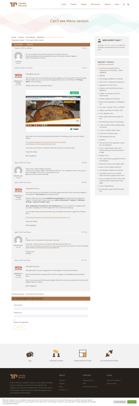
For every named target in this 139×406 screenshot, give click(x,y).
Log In (19, 327)
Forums (21, 37)
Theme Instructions (90, 387)
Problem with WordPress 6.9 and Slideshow (111, 89)
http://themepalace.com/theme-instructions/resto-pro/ (48, 217)
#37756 (84, 232)
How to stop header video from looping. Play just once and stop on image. (111, 150)
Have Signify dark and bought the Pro (111, 118)
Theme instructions (82, 361)
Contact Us (63, 390)
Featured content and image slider (111, 164)
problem (102, 140)
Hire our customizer (111, 45)
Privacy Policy (112, 383)
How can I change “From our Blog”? (112, 107)
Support (108, 4)
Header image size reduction (109, 99)
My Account (95, 4)
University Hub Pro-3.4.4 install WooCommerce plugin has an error (111, 174)
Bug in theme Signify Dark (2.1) (110, 167)
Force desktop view (106, 113)
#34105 (84, 48)
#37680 (84, 182)
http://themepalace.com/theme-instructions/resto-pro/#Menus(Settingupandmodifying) (46, 143)
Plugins (84, 4)
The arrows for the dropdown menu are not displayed (112, 144)
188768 (102, 76)
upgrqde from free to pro (108, 85)
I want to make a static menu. (110, 130)
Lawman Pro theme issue (108, 133)
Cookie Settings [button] (119, 402)
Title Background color (107, 136)
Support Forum (56, 361)
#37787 (84, 260)
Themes (74, 4)
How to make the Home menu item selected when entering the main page (112, 181)
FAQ (84, 383)
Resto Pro (40, 37)
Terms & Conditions (113, 380)
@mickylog (34, 74)
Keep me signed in (21, 322)
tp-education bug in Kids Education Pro (111, 190)
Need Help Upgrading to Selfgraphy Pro (112, 103)
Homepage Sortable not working (111, 170)
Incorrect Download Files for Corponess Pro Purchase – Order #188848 (111, 70)
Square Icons (104, 155)
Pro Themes (30, 37)
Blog (117, 4)
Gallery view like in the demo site (111, 110)
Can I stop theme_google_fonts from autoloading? (112, 160)
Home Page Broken (106, 186)
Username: (18, 305)
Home (64, 4)
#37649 (84, 163)
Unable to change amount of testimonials (109, 95)
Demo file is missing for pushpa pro (111, 82)
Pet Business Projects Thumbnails (111, 122)
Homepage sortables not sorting (111, 79)
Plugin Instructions (109, 361)
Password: (18, 313)
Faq (29, 361)
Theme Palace (22, 4)
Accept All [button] (132, 402)
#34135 (84, 68)
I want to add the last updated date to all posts (112, 126)
